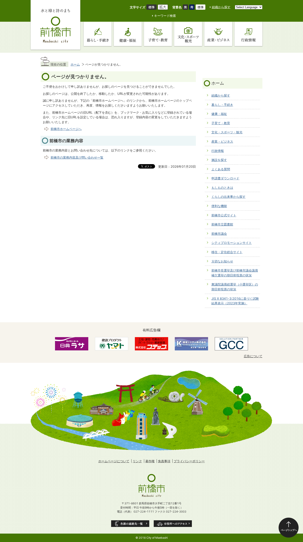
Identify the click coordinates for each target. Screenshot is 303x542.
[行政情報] (248, 34)
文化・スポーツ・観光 (226, 132)
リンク (137, 461)
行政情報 (217, 151)
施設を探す (219, 160)
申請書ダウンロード (225, 178)
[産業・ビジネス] (218, 34)
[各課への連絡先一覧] (130, 523)
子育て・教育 (220, 123)
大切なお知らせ (222, 261)
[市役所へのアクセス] (173, 523)
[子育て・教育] (158, 34)
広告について (253, 356)
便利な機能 (219, 206)
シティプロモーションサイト (231, 243)
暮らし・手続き (222, 105)
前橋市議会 (219, 233)
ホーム (75, 64)
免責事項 (164, 461)
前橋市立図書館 (222, 224)
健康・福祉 (219, 114)
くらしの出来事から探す (228, 196)
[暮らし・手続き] (98, 34)
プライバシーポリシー (189, 461)
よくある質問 (220, 169)
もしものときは (222, 187)
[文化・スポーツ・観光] (188, 34)
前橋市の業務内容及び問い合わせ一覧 (77, 157)
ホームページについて (113, 461)
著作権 (150, 461)
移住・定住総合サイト (226, 252)
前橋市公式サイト (223, 215)
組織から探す (221, 7)
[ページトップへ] (289, 528)
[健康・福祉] (128, 34)
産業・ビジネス (222, 141)
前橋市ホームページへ (66, 129)
